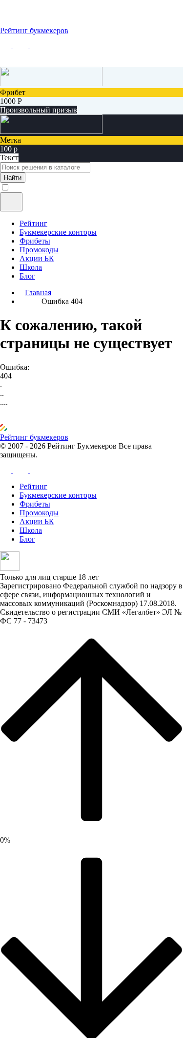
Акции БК (37, 258)
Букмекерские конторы (58, 232)
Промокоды (39, 249)
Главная (38, 292)
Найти (12, 177)
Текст (9, 157)
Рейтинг (33, 223)
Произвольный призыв (38, 110)
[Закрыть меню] (11, 201)
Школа (31, 267)
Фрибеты (35, 241)
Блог (27, 276)
